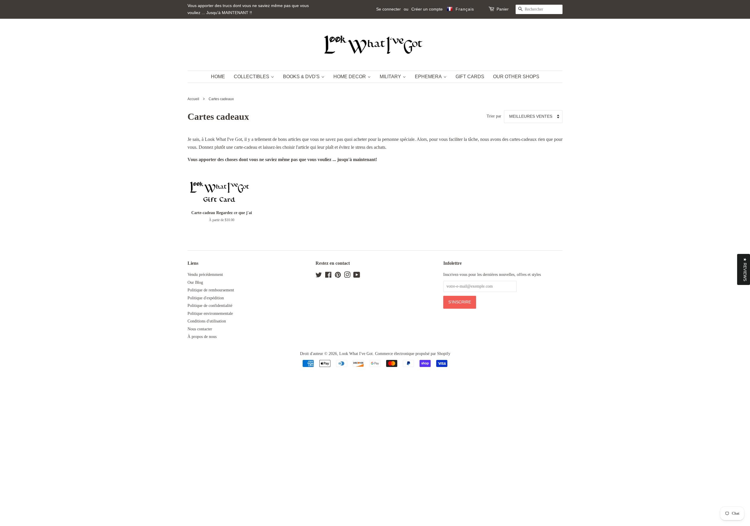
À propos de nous (202, 336)
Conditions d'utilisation (207, 321)
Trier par (494, 116)
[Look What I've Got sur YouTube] (356, 276)
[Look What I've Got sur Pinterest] (338, 276)
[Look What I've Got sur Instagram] (347, 276)
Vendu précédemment (205, 274)
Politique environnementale (210, 313)
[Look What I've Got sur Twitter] (319, 276)
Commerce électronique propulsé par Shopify (412, 353)
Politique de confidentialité (210, 305)
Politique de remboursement (211, 290)
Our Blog (195, 282)
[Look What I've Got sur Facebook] (328, 276)
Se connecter (388, 9)
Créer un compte (427, 9)
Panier (503, 9)
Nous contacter (200, 329)
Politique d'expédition (206, 298)
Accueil (193, 99)
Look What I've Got (356, 353)
